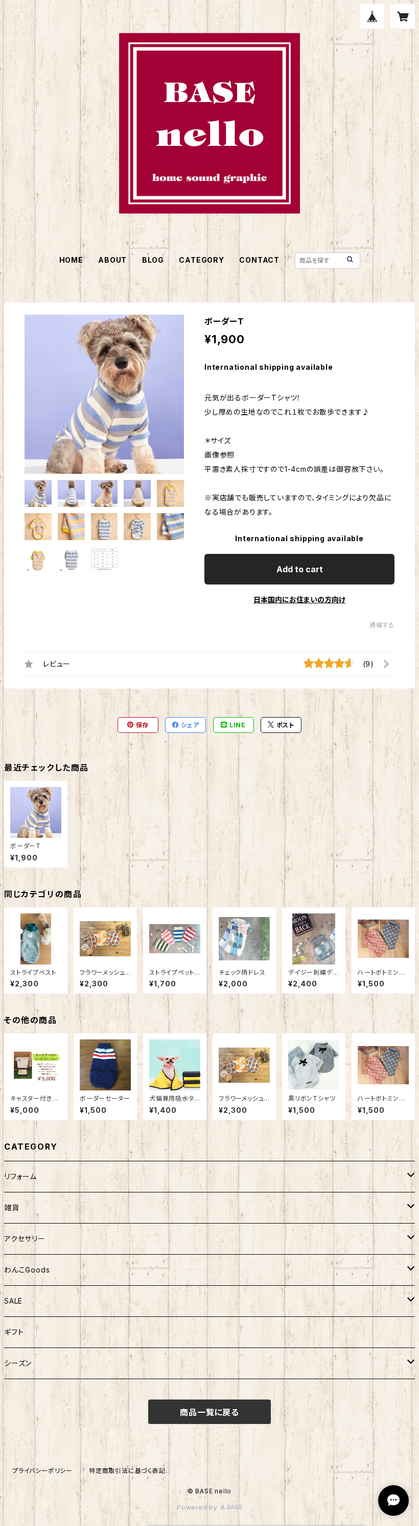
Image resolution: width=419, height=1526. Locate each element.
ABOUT (112, 260)
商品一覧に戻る (209, 1412)
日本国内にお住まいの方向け (299, 599)
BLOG (153, 260)
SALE (13, 1300)
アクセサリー (24, 1238)
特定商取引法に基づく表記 (127, 1470)
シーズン (18, 1363)
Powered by (198, 1507)
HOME (71, 260)
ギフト (14, 1332)
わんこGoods (27, 1269)
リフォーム (20, 1176)
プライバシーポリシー (42, 1470)
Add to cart (299, 569)
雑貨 (11, 1207)
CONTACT (259, 260)
